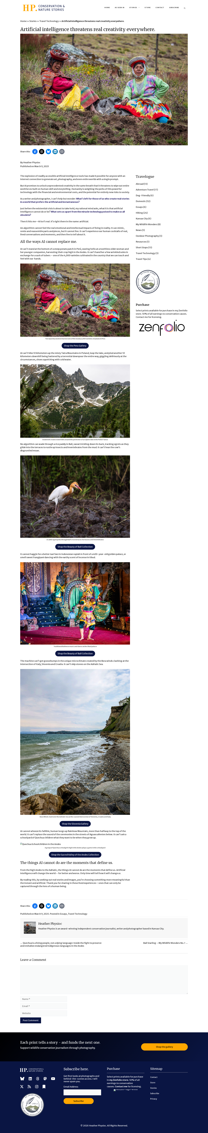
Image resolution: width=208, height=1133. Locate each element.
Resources (141, 241)
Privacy (153, 1099)
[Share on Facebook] (35, 151)
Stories (133, 7)
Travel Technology (49, 21)
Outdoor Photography (147, 236)
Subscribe (174, 7)
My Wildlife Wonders (146, 224)
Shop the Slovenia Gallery (75, 823)
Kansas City (142, 218)
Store (148, 7)
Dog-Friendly (143, 195)
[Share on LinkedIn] (55, 151)
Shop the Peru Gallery (75, 345)
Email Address (71, 1086)
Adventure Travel (145, 189)
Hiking (139, 212)
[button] (185, 8)
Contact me (121, 1086)
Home (107, 7)
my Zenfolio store (118, 1080)
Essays (139, 207)
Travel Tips (141, 259)
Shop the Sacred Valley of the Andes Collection (75, 854)
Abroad (139, 184)
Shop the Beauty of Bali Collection (75, 546)
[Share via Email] (62, 151)
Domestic (141, 201)
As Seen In (119, 7)
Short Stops (142, 247)
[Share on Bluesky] (48, 151)
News (139, 230)
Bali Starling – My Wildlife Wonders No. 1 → (165, 943)
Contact (160, 7)
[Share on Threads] (41, 151)
